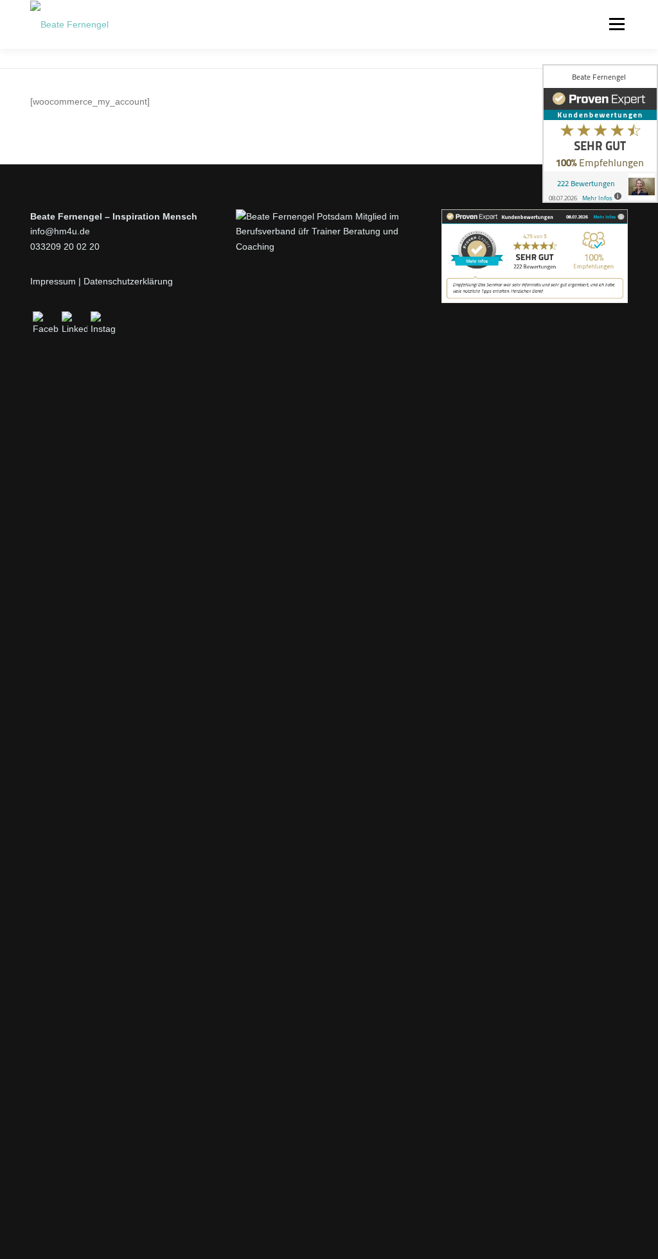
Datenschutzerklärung (128, 281)
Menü (616, 24)
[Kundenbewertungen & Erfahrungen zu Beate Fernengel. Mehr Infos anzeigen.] (534, 255)
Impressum (53, 281)
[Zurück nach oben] (604, 1214)
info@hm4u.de (60, 231)
